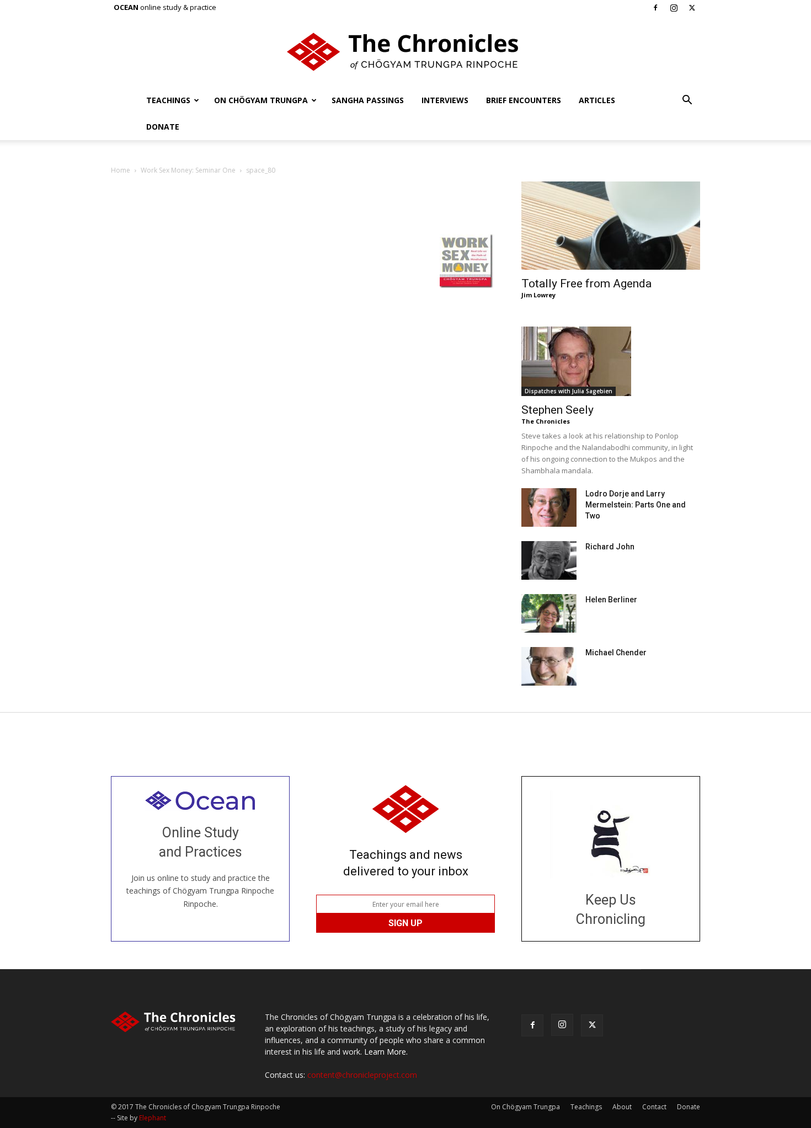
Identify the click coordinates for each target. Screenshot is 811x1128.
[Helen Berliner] (549, 613)
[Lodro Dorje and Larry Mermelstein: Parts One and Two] (549, 507)
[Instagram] (673, 7)
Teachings (168, 100)
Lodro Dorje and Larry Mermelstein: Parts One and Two (635, 504)
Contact (654, 1106)
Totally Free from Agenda (586, 283)
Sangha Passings (368, 100)
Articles (597, 100)
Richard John (609, 546)
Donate (162, 126)
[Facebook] (655, 7)
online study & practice (165, 7)
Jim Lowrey (538, 295)
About (622, 1106)
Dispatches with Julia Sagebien (568, 391)
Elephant (152, 1117)
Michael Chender (616, 652)
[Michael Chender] (549, 666)
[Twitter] (692, 7)
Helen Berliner (611, 599)
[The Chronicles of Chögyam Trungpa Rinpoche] (405, 51)
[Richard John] (549, 560)
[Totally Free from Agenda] (610, 225)
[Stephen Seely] (610, 361)
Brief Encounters (523, 100)
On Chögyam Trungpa (261, 100)
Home (120, 170)
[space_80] (133, 222)
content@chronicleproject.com (362, 1075)
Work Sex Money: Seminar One (188, 170)
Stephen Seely (557, 409)
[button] (687, 101)
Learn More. (386, 1051)
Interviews (444, 100)
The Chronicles (545, 421)
